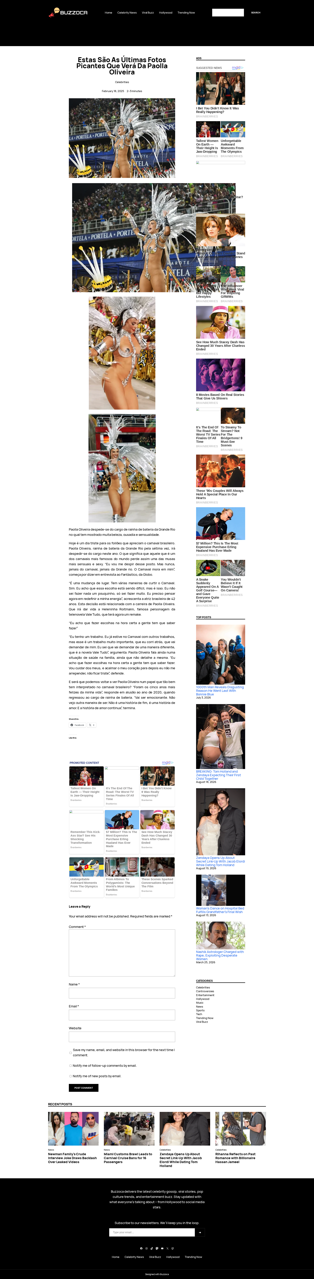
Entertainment (205, 995)
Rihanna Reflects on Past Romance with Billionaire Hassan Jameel (235, 1158)
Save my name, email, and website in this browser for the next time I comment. (124, 1052)
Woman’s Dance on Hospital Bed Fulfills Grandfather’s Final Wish (220, 910)
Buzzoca (73, 13)
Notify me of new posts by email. (97, 1076)
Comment (77, 927)
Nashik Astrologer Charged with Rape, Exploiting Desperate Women (220, 955)
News (199, 1006)
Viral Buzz (202, 1022)
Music (200, 1002)
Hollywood (202, 999)
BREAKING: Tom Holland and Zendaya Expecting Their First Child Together (218, 775)
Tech (199, 1014)
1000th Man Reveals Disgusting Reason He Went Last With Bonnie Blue (220, 690)
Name (74, 984)
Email (74, 1006)
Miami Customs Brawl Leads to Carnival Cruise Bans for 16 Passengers (128, 1158)
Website (75, 1028)
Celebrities (122, 82)
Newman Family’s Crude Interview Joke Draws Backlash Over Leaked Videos (72, 1158)
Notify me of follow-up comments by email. (105, 1065)
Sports (200, 1010)
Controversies (205, 991)
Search (255, 12)
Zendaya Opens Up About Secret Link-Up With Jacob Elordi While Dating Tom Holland (220, 861)
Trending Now (204, 1018)
